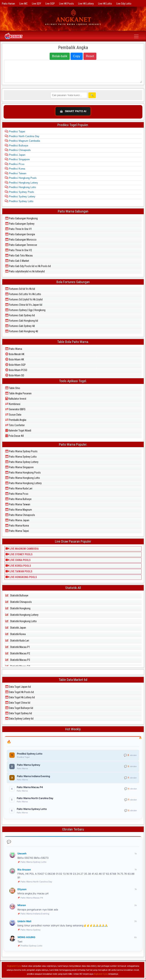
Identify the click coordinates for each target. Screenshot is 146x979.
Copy (76, 56)
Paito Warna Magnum (20, 509)
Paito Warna (15, 348)
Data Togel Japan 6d (19, 686)
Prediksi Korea (16, 168)
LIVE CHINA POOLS (20, 560)
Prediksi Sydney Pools (21, 192)
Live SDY (36, 3)
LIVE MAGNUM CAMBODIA (24, 548)
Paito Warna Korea (18, 525)
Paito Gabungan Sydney (21, 223)
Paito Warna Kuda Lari (20, 488)
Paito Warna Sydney (30, 929)
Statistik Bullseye (19, 595)
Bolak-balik (59, 56)
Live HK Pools (66, 3)
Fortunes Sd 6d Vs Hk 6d (21, 288)
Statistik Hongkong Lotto (23, 621)
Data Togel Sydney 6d (20, 713)
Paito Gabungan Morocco (22, 239)
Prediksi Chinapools (19, 150)
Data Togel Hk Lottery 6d (21, 697)
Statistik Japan (18, 627)
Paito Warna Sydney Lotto (22, 456)
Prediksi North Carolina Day (23, 136)
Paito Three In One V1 (20, 228)
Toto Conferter (16, 425)
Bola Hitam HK (16, 359)
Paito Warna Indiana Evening (35, 913)
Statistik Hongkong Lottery (24, 614)
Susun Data (14, 414)
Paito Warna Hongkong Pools (24, 472)
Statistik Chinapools (21, 601)
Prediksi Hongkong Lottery (23, 182)
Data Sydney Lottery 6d (20, 718)
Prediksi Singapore (19, 159)
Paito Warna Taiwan (19, 504)
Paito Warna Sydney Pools (22, 451)
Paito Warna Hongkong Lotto (24, 477)
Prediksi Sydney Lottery (21, 196)
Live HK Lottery (86, 3)
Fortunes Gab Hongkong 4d (23, 331)
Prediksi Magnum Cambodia (24, 140)
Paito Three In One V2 (20, 250)
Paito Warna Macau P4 (32, 897)
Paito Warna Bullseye (20, 499)
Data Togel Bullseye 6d (20, 707)
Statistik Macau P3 (20, 659)
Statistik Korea (18, 634)
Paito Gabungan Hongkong (23, 218)
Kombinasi (14, 404)
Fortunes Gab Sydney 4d (21, 325)
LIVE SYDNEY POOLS (21, 554)
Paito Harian (8, 3)
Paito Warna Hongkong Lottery (25, 483)
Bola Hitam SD (16, 375)
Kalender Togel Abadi (19, 430)
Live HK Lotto (105, 3)
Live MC (23, 3)
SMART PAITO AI (73, 111)
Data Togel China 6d (19, 702)
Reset (90, 56)
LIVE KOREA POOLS (20, 565)
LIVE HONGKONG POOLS (23, 577)
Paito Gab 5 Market (18, 260)
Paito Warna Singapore (21, 467)
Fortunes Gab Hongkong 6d (23, 320)
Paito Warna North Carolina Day (36, 881)
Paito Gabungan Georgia (21, 234)
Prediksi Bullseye (18, 145)
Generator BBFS (16, 409)
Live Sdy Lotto (123, 3)
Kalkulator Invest (17, 398)
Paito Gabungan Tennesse (22, 244)
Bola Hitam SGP (17, 364)
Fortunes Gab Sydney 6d (21, 315)
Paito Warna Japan (18, 520)
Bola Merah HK (16, 354)
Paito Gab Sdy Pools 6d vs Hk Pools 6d (29, 266)
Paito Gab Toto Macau (20, 255)
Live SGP (50, 3)
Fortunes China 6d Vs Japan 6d (25, 304)
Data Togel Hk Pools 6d (21, 692)
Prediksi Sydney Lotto (20, 201)
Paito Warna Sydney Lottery (23, 461)
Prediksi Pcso (16, 164)
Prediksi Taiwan (17, 173)
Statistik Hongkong (20, 608)
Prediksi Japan (16, 154)
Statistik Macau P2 (20, 653)
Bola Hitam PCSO (17, 370)
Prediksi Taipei (16, 131)
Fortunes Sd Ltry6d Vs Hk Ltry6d (25, 299)
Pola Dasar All (16, 435)
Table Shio (14, 388)
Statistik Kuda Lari (19, 640)
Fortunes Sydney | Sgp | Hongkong (26, 310)
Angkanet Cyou (14, 966)
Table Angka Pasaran (20, 393)
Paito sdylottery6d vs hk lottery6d (26, 271)
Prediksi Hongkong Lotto (22, 187)
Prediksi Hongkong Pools (22, 178)
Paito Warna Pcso (18, 493)
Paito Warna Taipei (18, 530)
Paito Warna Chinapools (21, 514)
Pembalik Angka (73, 47)
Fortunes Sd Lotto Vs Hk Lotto (24, 294)
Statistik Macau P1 (20, 646)
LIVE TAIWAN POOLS (20, 571)
